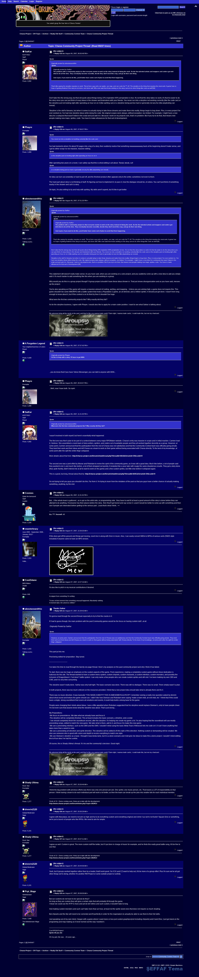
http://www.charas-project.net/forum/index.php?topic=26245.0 (73, 803)
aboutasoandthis (33, 198)
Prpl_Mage (30, 891)
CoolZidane (31, 580)
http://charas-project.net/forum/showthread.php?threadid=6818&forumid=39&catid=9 (107, 456)
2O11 (132, 968)
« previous (174, 38)
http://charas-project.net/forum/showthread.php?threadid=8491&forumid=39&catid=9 (120, 474)
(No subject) (58, 51)
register (125, 7)
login (118, 7)
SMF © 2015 (165, 965)
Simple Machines (176, 965)
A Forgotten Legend (35, 343)
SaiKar (28, 51)
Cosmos (29, 493)
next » (180, 38)
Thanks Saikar (59, 608)
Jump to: (149, 956)
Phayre (28, 127)
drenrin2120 (31, 809)
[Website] (23, 361)
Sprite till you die (55, 933)
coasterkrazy (31, 529)
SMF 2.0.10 (156, 965)
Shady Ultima (31, 782)
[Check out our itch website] (23, 925)
